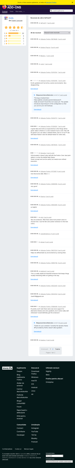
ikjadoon (43, 340)
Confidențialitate (7, 449)
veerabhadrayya (46, 234)
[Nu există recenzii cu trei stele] (14, 38)
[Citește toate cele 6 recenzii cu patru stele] (14, 36)
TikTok (33, 435)
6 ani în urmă (55, 47)
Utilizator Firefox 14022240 (49, 285)
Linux (33, 391)
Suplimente (21, 368)
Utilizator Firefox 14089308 (49, 184)
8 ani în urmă (50, 153)
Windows (34, 377)
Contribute (21, 431)
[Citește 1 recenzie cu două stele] (14, 41)
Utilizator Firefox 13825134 (49, 250)
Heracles (43, 153)
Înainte (57, 349)
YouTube (34, 431)
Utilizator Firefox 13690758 (49, 263)
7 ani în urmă (50, 23)
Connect (20, 428)
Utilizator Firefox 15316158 (49, 72)
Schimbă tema (50, 459)
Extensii (4, 11)
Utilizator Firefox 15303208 (49, 80)
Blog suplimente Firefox (21, 377)
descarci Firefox (51, 2)
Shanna (43, 196)
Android (34, 387)
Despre (19, 371)
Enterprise (49, 382)
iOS (32, 384)
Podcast (34, 442)
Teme (11, 11)
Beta (47, 375)
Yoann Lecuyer (16, 20)
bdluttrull (43, 271)
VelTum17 (43, 23)
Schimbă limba (50, 453)
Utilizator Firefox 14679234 (49, 145)
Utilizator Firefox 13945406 (49, 205)
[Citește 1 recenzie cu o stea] (14, 43)
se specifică (22, 454)
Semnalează (34, 88)
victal (42, 64)
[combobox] (61, 10)
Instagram (35, 428)
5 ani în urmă (62, 39)
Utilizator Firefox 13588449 (49, 306)
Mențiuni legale (28, 449)
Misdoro (43, 56)
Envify (11, 18)
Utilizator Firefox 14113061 (49, 171)
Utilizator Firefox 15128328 (49, 126)
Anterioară (44, 349)
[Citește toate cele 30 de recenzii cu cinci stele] (14, 33)
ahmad (43, 242)
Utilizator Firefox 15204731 (49, 118)
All (32, 394)
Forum (19, 407)
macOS (34, 381)
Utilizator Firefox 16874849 (49, 39)
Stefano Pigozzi (45, 47)
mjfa (42, 217)
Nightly (48, 371)
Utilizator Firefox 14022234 (49, 294)
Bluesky (34, 438)
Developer (21, 435)
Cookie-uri (18, 449)
